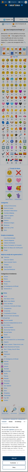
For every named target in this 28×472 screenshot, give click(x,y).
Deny (14, 467)
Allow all (14, 458)
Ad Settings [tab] (18, 421)
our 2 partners (10, 429)
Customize (13, 463)
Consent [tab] (4, 421)
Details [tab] (11, 421)
